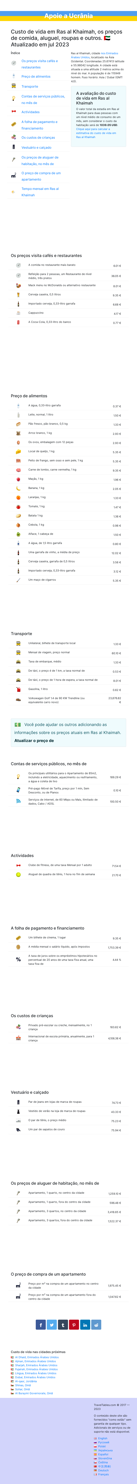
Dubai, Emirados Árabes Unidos (35, 1377)
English (102, 1438)
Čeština (102, 1462)
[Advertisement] (68, 229)
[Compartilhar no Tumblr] (63, 1325)
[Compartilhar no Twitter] (52, 1325)
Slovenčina (104, 1458)
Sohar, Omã (22, 1389)
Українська (105, 1450)
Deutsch (103, 1470)
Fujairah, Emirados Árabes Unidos (36, 1369)
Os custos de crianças (38, 137)
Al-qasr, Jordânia (26, 1381)
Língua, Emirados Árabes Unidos (35, 1373)
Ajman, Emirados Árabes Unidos (35, 1361)
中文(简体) (104, 1466)
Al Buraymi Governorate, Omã (34, 1393)
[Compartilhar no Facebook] (41, 1325)
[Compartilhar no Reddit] (96, 1325)
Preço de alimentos (36, 76)
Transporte (30, 86)
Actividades (31, 112)
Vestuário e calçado (36, 147)
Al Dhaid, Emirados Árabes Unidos (37, 1357)
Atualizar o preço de (34, 740)
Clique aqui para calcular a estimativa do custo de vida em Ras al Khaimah (96, 133)
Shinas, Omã (23, 1385)
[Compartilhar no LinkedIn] (85, 1325)
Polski (101, 1446)
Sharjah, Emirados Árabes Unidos (36, 1365)
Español (102, 1454)
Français (103, 1474)
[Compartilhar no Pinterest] (74, 1325)
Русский (103, 1442)
